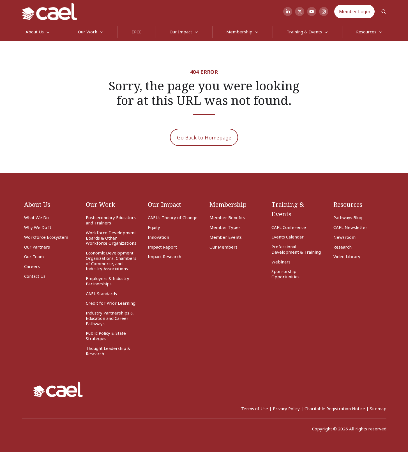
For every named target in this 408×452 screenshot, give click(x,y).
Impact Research (164, 256)
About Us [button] (35, 32)
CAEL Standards (101, 293)
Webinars (281, 262)
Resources (347, 204)
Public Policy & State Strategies (106, 335)
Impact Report (162, 247)
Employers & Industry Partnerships (107, 281)
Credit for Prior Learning (110, 303)
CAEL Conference (288, 227)
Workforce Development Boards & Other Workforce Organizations (111, 238)
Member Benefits (227, 217)
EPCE (137, 32)
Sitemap (378, 408)
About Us (37, 204)
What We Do (36, 217)
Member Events (225, 237)
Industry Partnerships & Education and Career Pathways (109, 318)
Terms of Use (254, 408)
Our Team (34, 256)
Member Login (354, 11)
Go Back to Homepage (204, 137)
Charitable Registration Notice (335, 408)
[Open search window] (383, 11)
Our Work (87, 32)
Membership (239, 32)
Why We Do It (37, 227)
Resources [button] (366, 32)
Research (342, 247)
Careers (32, 266)
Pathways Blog (347, 217)
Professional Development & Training (296, 249)
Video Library (346, 256)
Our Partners (37, 247)
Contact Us (34, 276)
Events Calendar (287, 237)
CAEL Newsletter (350, 227)
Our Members (223, 247)
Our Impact (181, 32)
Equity (154, 227)
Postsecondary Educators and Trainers (111, 220)
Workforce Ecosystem (46, 237)
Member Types (225, 227)
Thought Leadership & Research (108, 350)
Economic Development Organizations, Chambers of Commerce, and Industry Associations (111, 260)
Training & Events (304, 32)
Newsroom (344, 237)
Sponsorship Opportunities (285, 274)
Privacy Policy (286, 408)
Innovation (158, 237)
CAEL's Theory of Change (172, 217)
